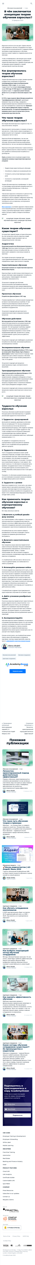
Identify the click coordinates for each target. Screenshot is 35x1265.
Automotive (6, 1155)
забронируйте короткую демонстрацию (18, 641)
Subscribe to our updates (11, 1193)
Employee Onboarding (10, 1139)
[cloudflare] (18, 1245)
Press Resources (8, 1190)
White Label (7, 1142)
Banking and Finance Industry (13, 1161)
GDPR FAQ (26, 1236)
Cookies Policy (7, 1240)
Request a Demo (8, 1199)
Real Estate (6, 1158)
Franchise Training (9, 1152)
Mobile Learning (8, 1145)
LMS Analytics (7, 1174)
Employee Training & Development (14, 1136)
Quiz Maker (6, 1183)
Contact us (6, 1196)
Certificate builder (9, 1177)
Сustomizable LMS (9, 1180)
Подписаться (17, 1115)
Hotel (4, 1164)
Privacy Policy (16, 1236)
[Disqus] (17, 699)
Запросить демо (18, 671)
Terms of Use (6, 1236)
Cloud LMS (6, 1171)
